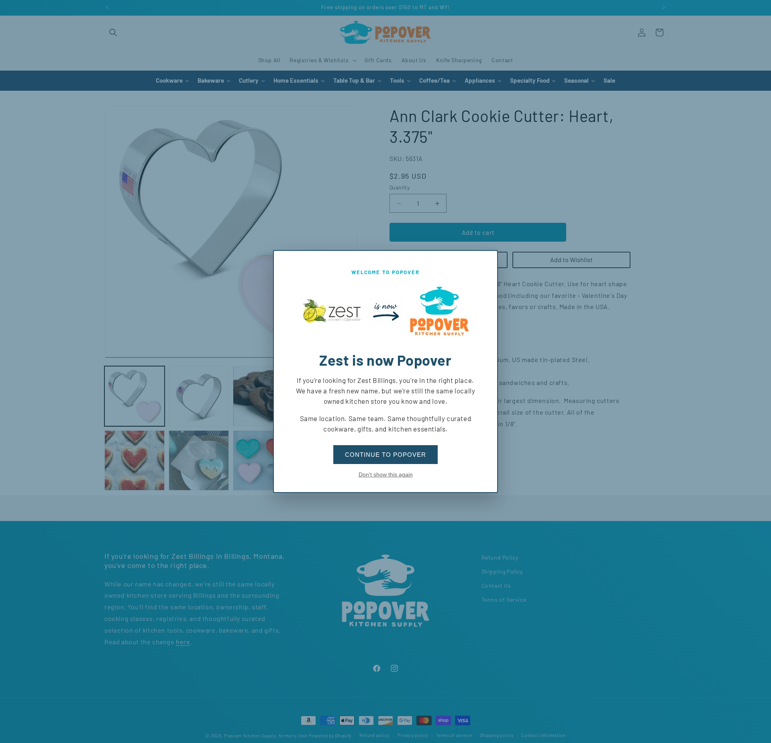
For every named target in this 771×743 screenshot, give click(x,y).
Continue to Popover (385, 454)
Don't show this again (386, 474)
